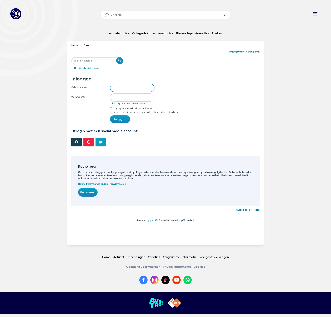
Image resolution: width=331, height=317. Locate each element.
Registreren (88, 192)
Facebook (76, 142)
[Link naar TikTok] (165, 280)
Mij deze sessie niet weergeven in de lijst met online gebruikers (145, 112)
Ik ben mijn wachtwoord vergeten (127, 103)
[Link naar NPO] (175, 303)
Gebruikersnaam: (80, 87)
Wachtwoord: (78, 96)
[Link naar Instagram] (154, 280)
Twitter (101, 142)
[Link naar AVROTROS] (156, 303)
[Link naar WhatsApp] (187, 280)
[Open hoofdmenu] (315, 13)
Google (88, 142)
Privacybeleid (118, 184)
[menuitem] (243, 210)
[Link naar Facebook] (143, 280)
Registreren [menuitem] (236, 51)
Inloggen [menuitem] (254, 51)
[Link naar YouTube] (176, 280)
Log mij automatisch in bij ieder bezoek (133, 108)
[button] (223, 14)
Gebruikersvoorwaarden (93, 184)
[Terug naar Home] (15, 13)
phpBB (153, 220)
